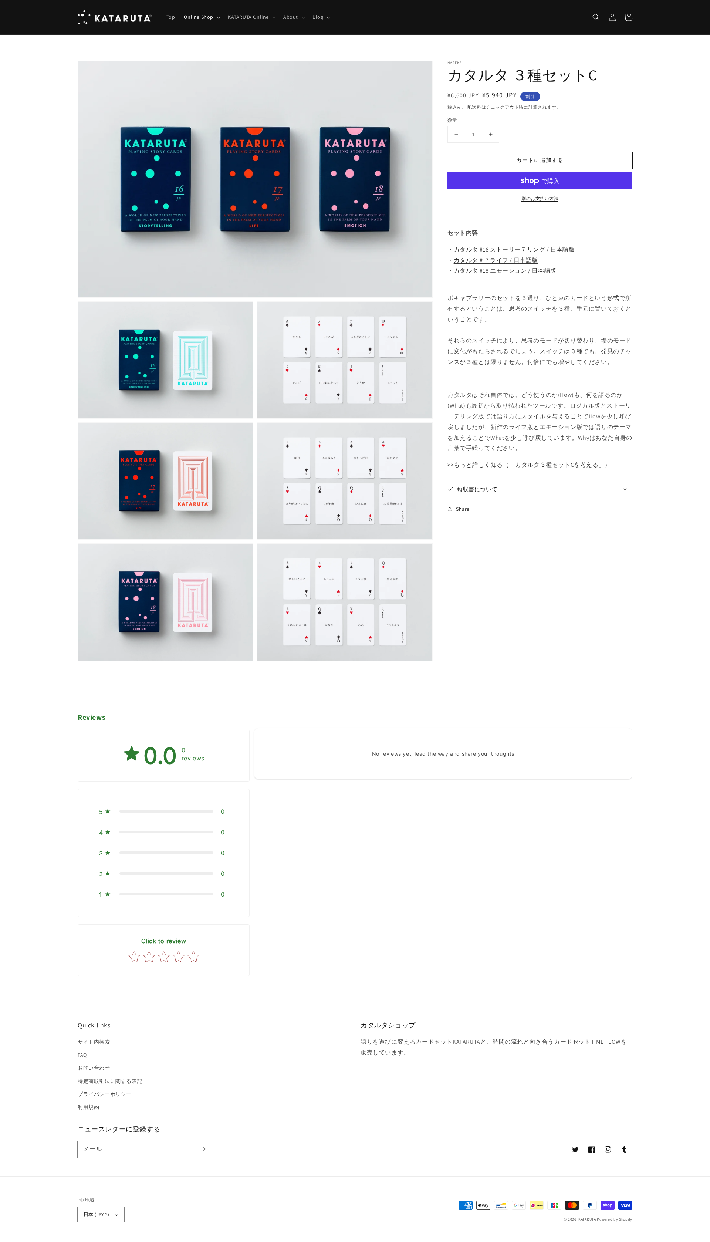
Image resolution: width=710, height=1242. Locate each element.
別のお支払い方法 (539, 198)
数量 (452, 120)
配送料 (474, 107)
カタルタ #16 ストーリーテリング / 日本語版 (514, 249)
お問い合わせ (94, 1067)
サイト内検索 (94, 1042)
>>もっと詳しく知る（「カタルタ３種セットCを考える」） (529, 465)
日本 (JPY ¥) (96, 1214)
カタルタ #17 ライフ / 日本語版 (496, 260)
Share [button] (463, 508)
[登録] (203, 1149)
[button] (201, 17)
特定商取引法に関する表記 (110, 1081)
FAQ (82, 1055)
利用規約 (88, 1107)
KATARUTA (587, 1219)
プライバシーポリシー (105, 1094)
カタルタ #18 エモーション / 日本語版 (505, 270)
